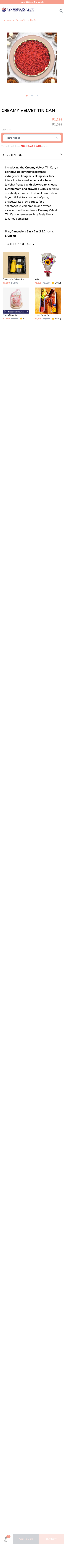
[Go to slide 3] (37, 95)
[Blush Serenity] (16, 304)
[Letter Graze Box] (47, 304)
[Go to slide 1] (26, 95)
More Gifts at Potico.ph (32, 2)
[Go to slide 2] (32, 95)
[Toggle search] (61, 10)
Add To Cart (26, 1539)
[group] (32, 58)
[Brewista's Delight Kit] (16, 268)
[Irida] (47, 268)
